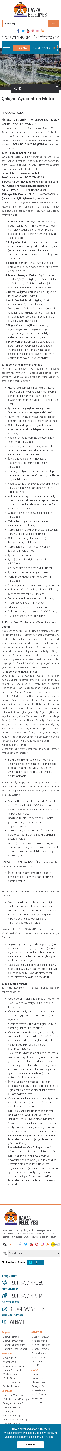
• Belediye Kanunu (11, 1382)
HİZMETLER (37, 1332)
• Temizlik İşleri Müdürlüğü (15, 1419)
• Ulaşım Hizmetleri (40, 1336)
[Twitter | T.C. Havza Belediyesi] (23, 30)
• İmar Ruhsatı (38, 1365)
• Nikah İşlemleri (39, 1341)
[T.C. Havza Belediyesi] (21, 1217)
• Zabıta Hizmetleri (40, 1357)
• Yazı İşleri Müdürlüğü (13, 1395)
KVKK (17, 88)
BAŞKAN (6, 1332)
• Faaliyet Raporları (11, 1386)
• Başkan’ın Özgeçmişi (13, 1341)
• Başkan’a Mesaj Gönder (14, 1349)
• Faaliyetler (36, 1398)
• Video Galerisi (38, 1390)
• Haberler (36, 1374)
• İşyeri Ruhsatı (38, 1361)
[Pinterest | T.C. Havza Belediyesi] (33, 30)
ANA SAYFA (8, 112)
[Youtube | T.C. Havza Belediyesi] (28, 30)
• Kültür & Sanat (38, 1394)
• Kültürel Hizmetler (40, 1345)
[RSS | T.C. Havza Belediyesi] (42, 30)
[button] (55, 1437)
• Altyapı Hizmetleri (40, 1353)
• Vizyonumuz (9, 1358)
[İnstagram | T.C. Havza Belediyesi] (37, 30)
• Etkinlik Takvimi (39, 1382)
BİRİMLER (7, 1391)
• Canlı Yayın (37, 1402)
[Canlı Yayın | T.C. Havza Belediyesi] (7, 1244)
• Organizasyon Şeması (14, 1366)
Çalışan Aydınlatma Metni (28, 98)
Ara (53, 23)
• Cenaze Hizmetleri (40, 1349)
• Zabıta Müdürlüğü (11, 1415)
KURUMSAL (8, 1353)
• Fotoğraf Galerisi (40, 1386)
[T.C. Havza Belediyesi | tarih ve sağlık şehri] (30, 10)
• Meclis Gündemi (10, 1378)
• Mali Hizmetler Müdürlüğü (15, 1399)
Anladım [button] (30, 1444)
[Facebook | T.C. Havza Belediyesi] (18, 30)
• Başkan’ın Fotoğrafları (13, 1345)
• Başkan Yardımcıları (12, 1370)
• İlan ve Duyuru (38, 1378)
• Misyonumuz (9, 1362)
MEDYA (34, 1369)
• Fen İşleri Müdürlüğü (12, 1403)
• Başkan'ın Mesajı (11, 1336)
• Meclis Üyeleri (9, 1374)
